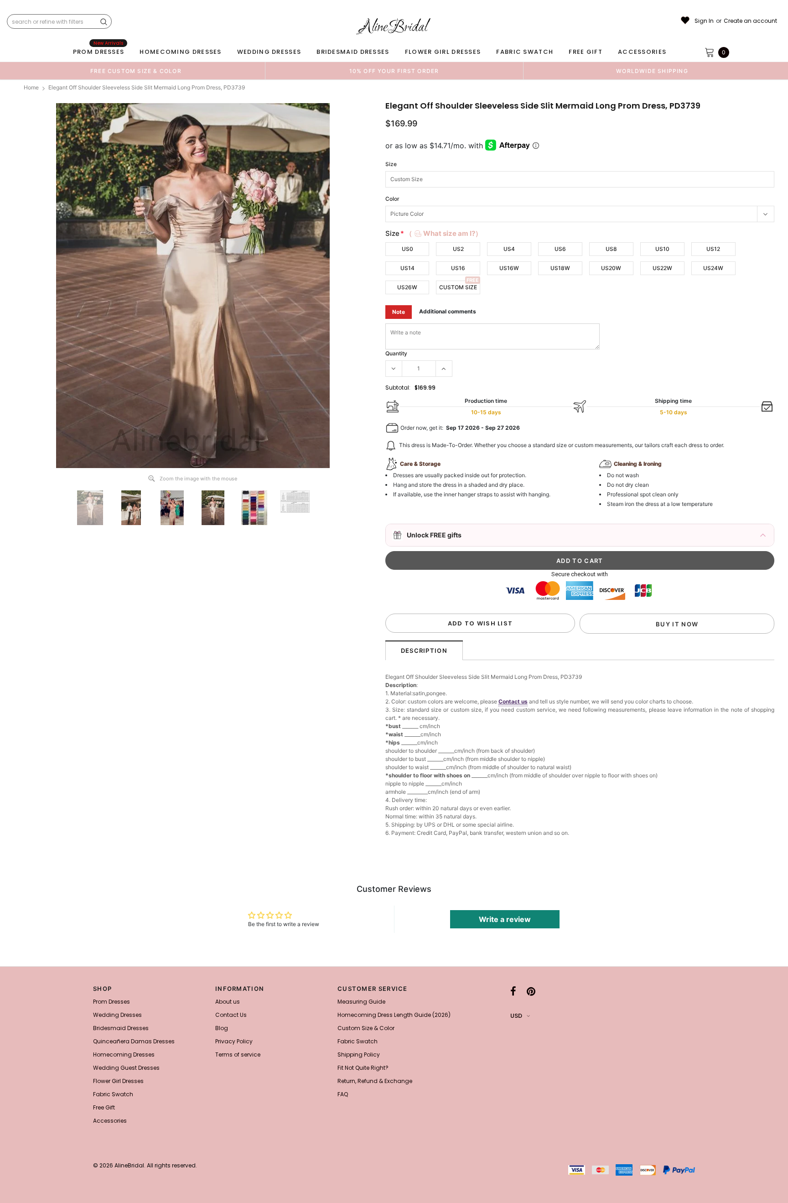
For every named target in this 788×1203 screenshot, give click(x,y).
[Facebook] (513, 991)
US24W (713, 268)
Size (391, 164)
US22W (662, 268)
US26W (407, 287)
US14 (407, 268)
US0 (407, 248)
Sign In (704, 21)
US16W (509, 268)
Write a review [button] (505, 919)
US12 (713, 248)
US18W (560, 268)
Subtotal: (397, 387)
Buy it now (677, 624)
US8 (611, 248)
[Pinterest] (531, 991)
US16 (458, 268)
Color (392, 198)
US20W (611, 268)
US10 (662, 248)
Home (31, 87)
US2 (458, 248)
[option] (136, 70)
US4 (509, 248)
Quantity (396, 353)
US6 (560, 248)
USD (516, 1015)
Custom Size (458, 287)
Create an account (750, 21)
